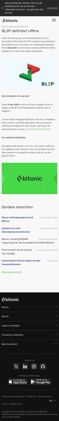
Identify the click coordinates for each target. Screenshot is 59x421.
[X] (16, 366)
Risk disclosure (44, 397)
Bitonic (12, 20)
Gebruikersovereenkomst (12, 397)
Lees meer (52, 8)
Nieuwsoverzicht (12, 272)
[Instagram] (34, 366)
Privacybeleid (31, 397)
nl (51, 401)
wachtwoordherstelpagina (37, 129)
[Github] (43, 366)
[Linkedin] (25, 366)
